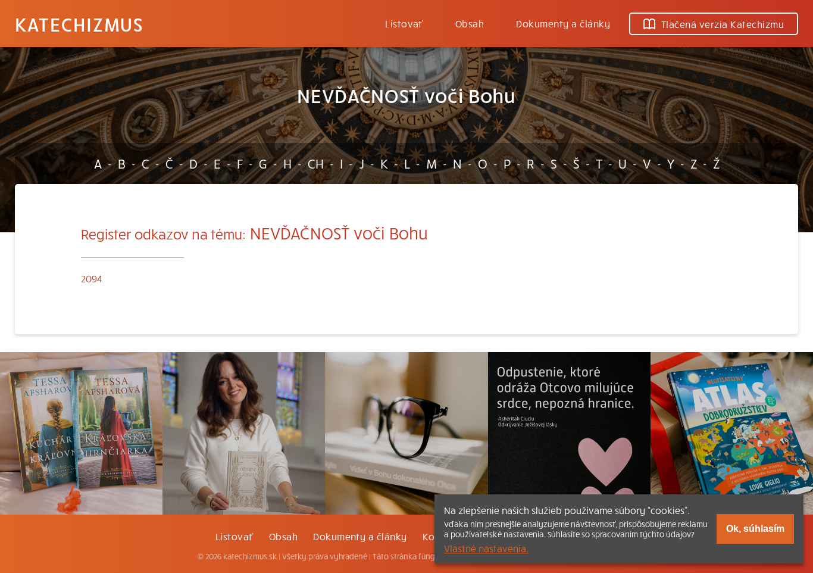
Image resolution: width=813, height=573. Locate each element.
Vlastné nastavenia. (486, 548)
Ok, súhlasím (755, 529)
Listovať (404, 23)
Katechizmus (79, 24)
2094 (91, 278)
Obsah (469, 23)
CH (316, 163)
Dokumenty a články (563, 23)
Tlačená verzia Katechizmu (722, 24)
